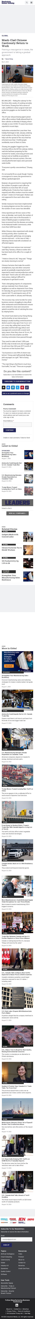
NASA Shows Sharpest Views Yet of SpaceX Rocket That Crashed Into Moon (17, 1123)
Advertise (26, 1309)
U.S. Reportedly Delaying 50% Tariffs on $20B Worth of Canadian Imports (16, 1160)
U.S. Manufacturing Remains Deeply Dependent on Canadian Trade (12, 477)
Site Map (27, 1313)
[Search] (27, 2)
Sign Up (6, 1245)
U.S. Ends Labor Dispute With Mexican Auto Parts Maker (17, 1012)
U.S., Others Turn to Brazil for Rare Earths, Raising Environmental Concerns (17, 1051)
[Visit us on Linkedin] (16, 1305)
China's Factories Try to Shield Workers (12, 549)
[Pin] (22, 387)
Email (2, 1235)
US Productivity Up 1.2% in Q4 (10, 562)
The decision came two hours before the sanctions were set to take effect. (15, 1164)
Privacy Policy (11, 1311)
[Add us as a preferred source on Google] (27, 387)
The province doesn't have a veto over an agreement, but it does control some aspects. (16, 1092)
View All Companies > (17, 513)
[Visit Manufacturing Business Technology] (21, 1222)
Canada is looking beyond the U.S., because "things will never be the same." (16, 942)
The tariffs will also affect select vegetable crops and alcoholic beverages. (16, 833)
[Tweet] (17, 387)
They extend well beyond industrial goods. (15, 868)
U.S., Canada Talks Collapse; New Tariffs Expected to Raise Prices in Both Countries (17, 973)
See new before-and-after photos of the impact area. (17, 1128)
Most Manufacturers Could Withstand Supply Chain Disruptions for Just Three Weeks (17, 901)
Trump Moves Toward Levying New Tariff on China (12, 488)
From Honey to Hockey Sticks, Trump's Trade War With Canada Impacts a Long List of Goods (17, 827)
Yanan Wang (9, 59)
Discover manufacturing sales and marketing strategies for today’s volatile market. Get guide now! (17, 682)
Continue (9, 430)
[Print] (3, 387)
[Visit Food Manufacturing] (13, 1219)
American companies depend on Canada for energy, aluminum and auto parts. (16, 758)
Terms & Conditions (24, 1311)
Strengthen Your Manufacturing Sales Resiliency (9, 454)
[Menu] (31, 2)
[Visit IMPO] (30, 1219)
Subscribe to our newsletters (17, 381)
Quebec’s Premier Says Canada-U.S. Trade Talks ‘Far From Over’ (17, 1087)
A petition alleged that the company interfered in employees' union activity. (17, 1017)
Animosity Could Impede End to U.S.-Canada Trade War (12, 464)
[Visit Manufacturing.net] (13, 1222)
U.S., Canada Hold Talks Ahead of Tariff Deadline (15, 1196)
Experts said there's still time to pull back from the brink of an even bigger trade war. (17, 719)
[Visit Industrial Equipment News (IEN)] (21, 1219)
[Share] (8, 387)
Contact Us (17, 1309)
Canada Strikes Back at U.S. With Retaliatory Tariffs (17, 864)
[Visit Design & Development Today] (4, 1219)
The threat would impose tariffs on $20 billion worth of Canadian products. (16, 1201)
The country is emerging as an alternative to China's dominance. (16, 1055)
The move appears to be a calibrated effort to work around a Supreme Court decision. (16, 794)
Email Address (8, 421)
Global (5, 36)
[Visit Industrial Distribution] (4, 1222)
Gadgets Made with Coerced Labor (10, 536)
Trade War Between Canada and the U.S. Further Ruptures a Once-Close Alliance (16, 937)
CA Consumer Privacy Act (15, 1313)
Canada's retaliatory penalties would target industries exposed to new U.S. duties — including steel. (15, 979)
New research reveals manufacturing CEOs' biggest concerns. (16, 905)
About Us (9, 1309)
